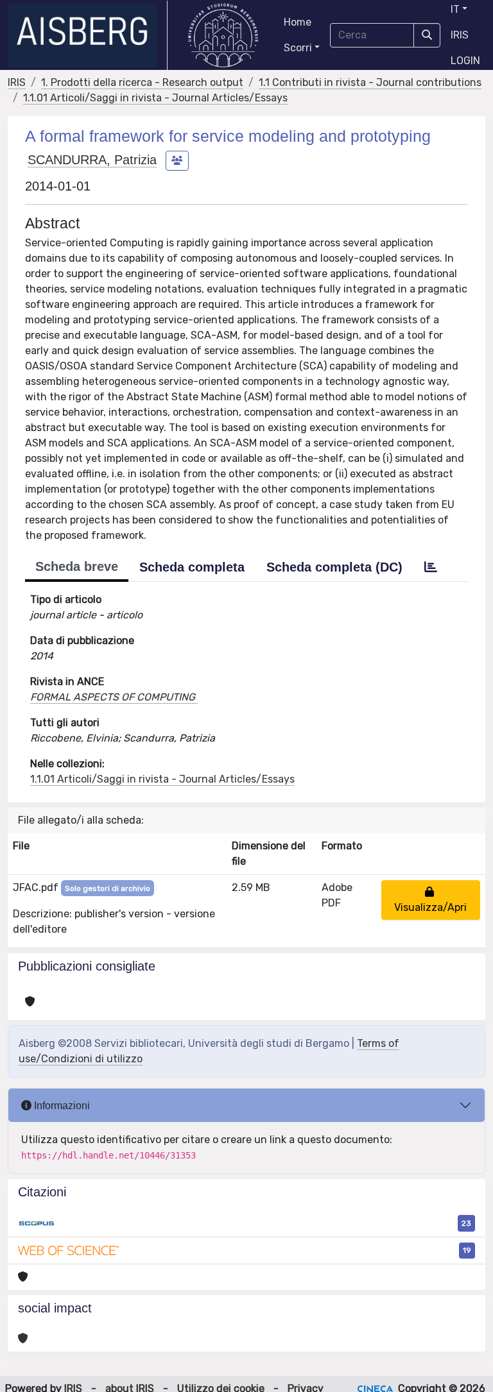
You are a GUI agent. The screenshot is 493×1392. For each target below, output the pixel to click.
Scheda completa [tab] (192, 567)
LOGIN (465, 61)
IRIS (460, 35)
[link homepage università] (223, 35)
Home (297, 22)
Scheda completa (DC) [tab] (334, 567)
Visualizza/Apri (430, 899)
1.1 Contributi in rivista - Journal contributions (370, 82)
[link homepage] (88, 35)
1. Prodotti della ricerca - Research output (142, 82)
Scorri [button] (298, 48)
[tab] (430, 567)
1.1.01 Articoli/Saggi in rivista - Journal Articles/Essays (155, 98)
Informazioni (60, 1105)
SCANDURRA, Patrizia (92, 160)
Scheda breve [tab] (76, 566)
